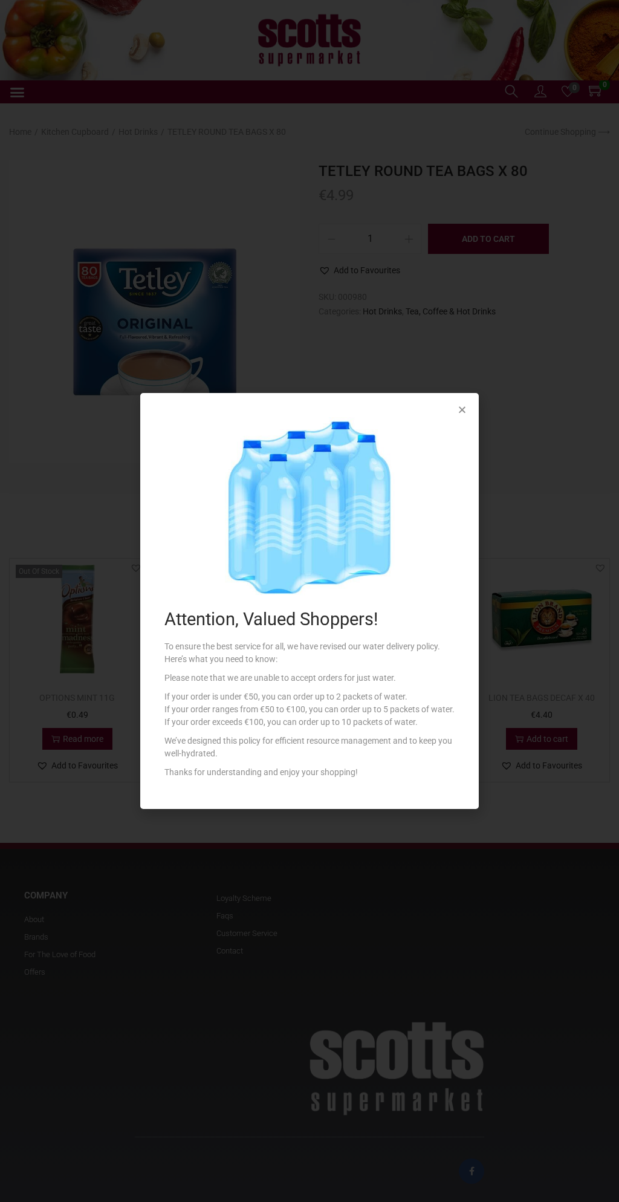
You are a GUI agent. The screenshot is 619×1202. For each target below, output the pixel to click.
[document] (309, 601)
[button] (462, 409)
